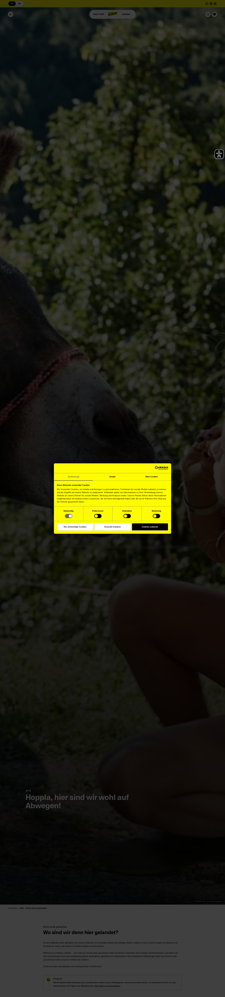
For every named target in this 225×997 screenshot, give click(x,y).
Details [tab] (112, 477)
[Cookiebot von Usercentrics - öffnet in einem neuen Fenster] (156, 468)
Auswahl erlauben (112, 527)
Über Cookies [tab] (151, 477)
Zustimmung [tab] (73, 477)
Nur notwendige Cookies (75, 527)
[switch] (98, 516)
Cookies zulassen (150, 527)
